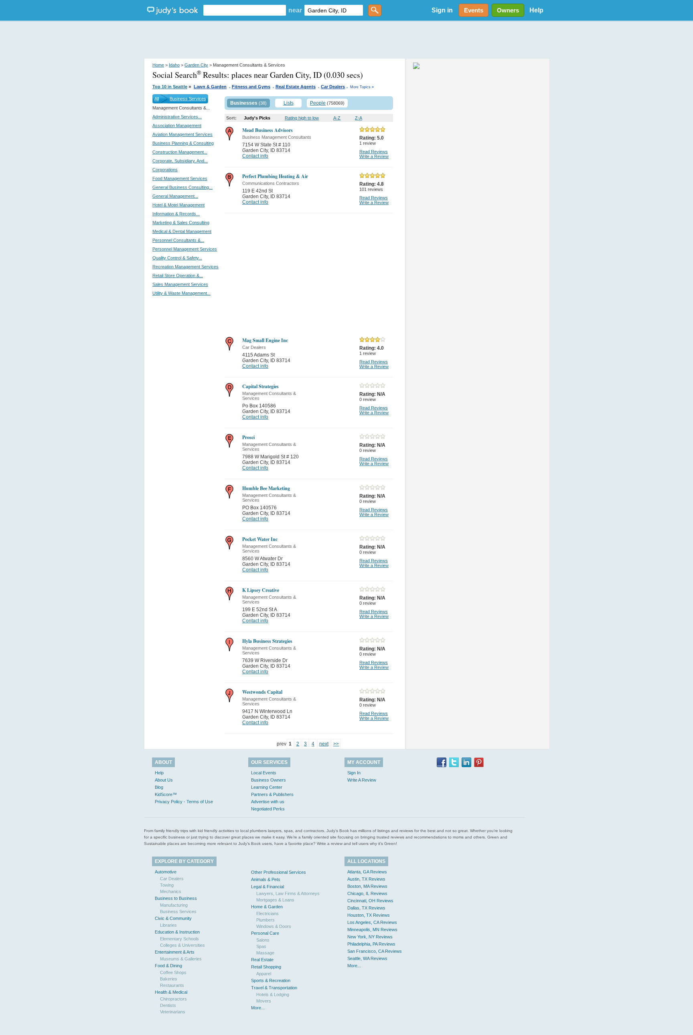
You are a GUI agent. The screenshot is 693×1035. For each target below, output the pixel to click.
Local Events (263, 772)
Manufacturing (174, 905)
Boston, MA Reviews (367, 886)
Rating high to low (302, 117)
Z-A (358, 117)
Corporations (165, 169)
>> (336, 744)
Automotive (165, 871)
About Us (164, 780)
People (318, 103)
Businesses (243, 103)
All (156, 98)
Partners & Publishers (272, 794)
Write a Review (374, 156)
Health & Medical (171, 992)
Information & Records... (176, 213)
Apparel (263, 973)
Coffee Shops (173, 972)
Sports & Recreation (270, 980)
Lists (289, 103)
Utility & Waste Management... (181, 293)
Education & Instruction (177, 932)
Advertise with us (267, 801)
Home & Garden (267, 906)
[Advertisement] (346, 40)
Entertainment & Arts (175, 952)
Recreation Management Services (185, 266)
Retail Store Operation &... (177, 275)
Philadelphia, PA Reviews (371, 944)
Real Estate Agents (296, 86)
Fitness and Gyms (251, 86)
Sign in (442, 10)
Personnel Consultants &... (178, 240)
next (323, 744)
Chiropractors (173, 999)
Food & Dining (168, 965)
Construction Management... (179, 152)
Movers (263, 1001)
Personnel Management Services (184, 249)
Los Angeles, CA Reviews (372, 922)
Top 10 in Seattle (169, 86)
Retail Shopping (266, 966)
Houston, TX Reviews (368, 915)
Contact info (255, 156)
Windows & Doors (273, 926)
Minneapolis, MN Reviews (372, 929)
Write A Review (361, 780)
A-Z (336, 117)
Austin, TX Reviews (366, 879)
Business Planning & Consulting (183, 143)
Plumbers (265, 920)
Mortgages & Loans (275, 899)
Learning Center (266, 787)
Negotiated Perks (268, 808)
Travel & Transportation (274, 987)
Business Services (188, 98)
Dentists (168, 1005)
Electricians (267, 913)
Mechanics (170, 891)
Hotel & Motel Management (178, 205)
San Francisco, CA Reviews (374, 951)
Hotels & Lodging (272, 994)
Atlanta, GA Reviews (367, 871)
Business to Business (176, 898)
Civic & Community (173, 918)
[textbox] (244, 10)
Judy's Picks (257, 117)
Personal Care (265, 933)
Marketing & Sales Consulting (180, 222)
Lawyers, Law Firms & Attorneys (288, 893)
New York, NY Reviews (370, 936)
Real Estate (262, 959)
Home (158, 65)
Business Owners (268, 780)
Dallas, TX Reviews (366, 907)
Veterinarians (172, 1011)
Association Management (176, 125)
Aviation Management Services (182, 134)
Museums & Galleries (181, 958)
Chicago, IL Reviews (367, 893)
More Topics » (362, 87)
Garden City (196, 65)
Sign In (354, 772)
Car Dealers (333, 86)
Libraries (168, 925)
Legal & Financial (267, 886)
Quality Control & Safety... (177, 257)
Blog (159, 787)
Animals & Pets (265, 879)
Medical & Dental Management (181, 231)
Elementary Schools (179, 938)
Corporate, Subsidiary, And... (180, 160)
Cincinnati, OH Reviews (370, 900)
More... (258, 1007)
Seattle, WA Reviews (367, 958)
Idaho (174, 65)
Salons (263, 940)
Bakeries (168, 978)
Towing (167, 885)
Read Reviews (373, 151)
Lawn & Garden (210, 86)
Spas (261, 946)
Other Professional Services (278, 872)
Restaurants (172, 985)
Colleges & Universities (182, 945)
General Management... (175, 196)
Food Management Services (179, 178)
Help (536, 10)
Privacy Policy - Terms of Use (184, 801)
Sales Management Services (180, 284)
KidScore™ (166, 794)
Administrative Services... (177, 116)
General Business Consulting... (182, 187)
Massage (265, 952)
